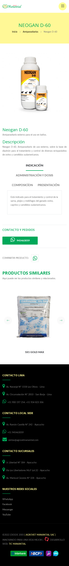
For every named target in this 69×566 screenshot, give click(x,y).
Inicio (14, 32)
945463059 (22, 240)
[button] (8, 320)
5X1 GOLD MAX (34, 352)
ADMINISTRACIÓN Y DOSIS (34, 175)
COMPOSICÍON (22, 185)
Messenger (7, 510)
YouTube (6, 515)
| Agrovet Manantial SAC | (40, 535)
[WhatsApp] (35, 259)
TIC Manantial (17, 544)
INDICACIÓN (34, 165)
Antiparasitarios (30, 32)
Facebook (7, 504)
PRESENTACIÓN (49, 185)
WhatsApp (7, 499)
